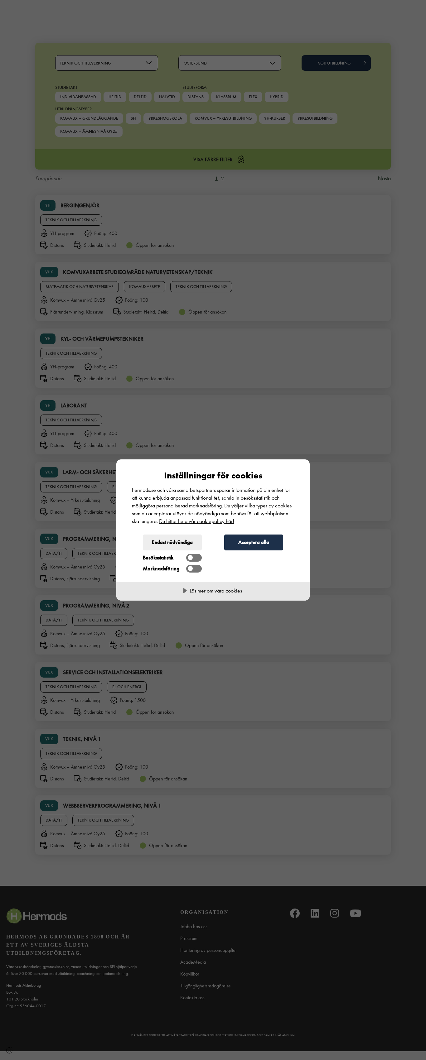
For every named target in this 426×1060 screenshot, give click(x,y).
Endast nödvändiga (172, 542)
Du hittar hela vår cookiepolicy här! (196, 521)
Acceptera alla (253, 542)
